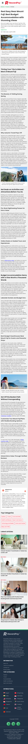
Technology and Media (8, 523)
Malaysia (8, 698)
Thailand (19, 704)
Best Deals (3, 534)
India (7, 696)
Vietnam (8, 712)
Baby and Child (5, 526)
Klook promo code (9, 260)
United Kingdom (19, 708)
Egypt (7, 693)
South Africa (20, 701)
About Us (5, 663)
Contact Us (6, 667)
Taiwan (8, 704)
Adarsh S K (4, 30)
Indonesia (19, 696)
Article (12, 7)
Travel (7, 7)
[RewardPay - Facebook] (8, 724)
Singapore (9, 701)
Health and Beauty (6, 520)
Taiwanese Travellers (6, 416)
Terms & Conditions (8, 665)
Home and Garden (20, 523)
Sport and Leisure (17, 520)
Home (2, 7)
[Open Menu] (3, 3)
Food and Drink (16, 516)
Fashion (4, 516)
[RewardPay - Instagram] (13, 724)
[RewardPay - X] (18, 724)
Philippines (20, 698)
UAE (7, 708)
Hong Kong (20, 693)
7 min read (5, 32)
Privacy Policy (6, 669)
